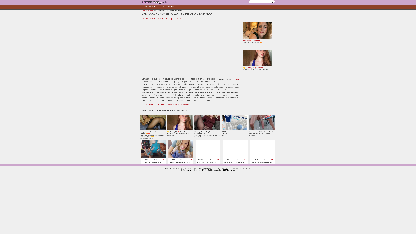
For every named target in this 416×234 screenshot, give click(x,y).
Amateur (150, 10)
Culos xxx (159, 104)
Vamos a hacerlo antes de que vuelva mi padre (189, 162)
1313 (237, 79)
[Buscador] (272, 1)
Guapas (171, 18)
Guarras (168, 104)
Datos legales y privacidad (190, 170)
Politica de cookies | (215, 170)
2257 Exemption (229, 170)
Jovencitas (150, 7)
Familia (163, 18)
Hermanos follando (181, 104)
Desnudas (154, 18)
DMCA (204, 170)
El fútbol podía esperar (152, 162)
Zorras (178, 18)
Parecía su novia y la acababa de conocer (241, 162)
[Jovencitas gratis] (156, 2)
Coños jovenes (147, 104)
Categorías (168, 7)
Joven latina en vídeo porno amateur (212, 162)
